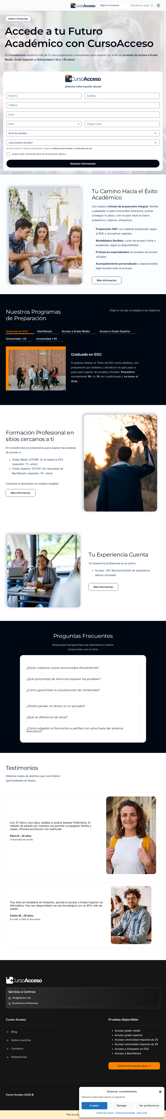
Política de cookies (105, 1112)
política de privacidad (63, 148)
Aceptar (94, 1105)
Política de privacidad (125, 1112)
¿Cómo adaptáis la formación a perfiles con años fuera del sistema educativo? (74, 730)
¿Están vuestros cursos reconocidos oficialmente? (62, 668)
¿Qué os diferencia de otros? (47, 717)
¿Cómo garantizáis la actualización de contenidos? (63, 690)
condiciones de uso (83, 148)
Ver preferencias (149, 1105)
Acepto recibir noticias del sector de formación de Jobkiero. (39, 154)
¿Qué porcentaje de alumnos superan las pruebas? (63, 679)
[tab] (20, 332)
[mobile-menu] (157, 5)
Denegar (122, 1105)
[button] (160, 1091)
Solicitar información (83, 163)
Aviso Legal (142, 1112)
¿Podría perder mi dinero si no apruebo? (55, 706)
